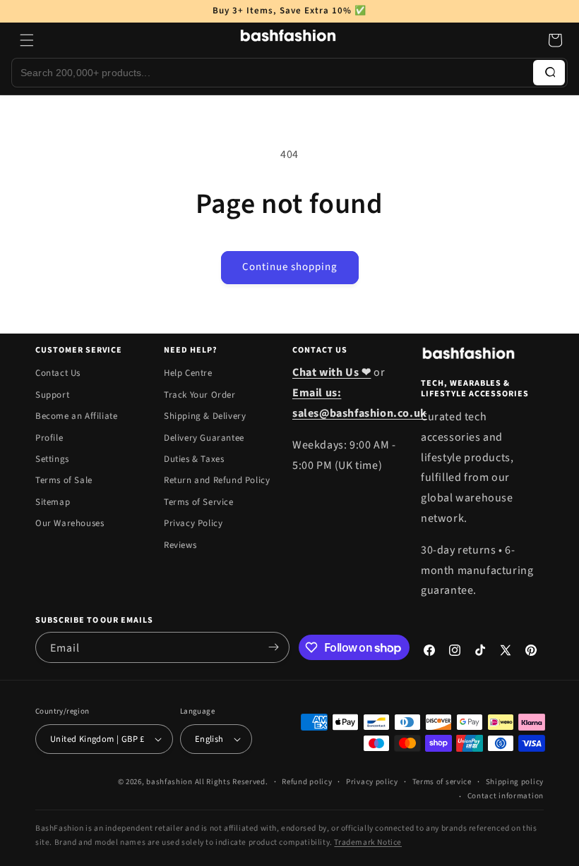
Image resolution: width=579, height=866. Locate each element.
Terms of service (442, 781)
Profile (49, 438)
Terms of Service (199, 502)
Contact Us (57, 373)
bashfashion (169, 781)
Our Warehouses (69, 523)
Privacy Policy (193, 523)
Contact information (505, 796)
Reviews (180, 545)
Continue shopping (290, 267)
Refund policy (307, 781)
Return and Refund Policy (217, 480)
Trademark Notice (368, 842)
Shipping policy (515, 781)
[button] (26, 40)
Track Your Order (200, 395)
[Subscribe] (273, 647)
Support (52, 395)
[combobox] (272, 73)
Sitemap (52, 502)
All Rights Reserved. (231, 781)
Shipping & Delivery (205, 416)
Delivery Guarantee (204, 438)
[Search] (549, 72)
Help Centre (188, 373)
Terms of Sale (63, 480)
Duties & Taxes (194, 459)
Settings (52, 459)
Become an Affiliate (76, 416)
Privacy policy (372, 781)
